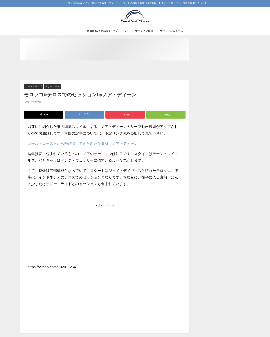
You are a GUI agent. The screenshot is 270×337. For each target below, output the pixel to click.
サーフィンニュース (171, 30)
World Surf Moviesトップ (102, 30)
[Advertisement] (105, 70)
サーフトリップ (33, 86)
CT (126, 30)
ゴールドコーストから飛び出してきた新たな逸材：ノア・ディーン (83, 143)
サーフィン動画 (144, 30)
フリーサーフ (52, 86)
